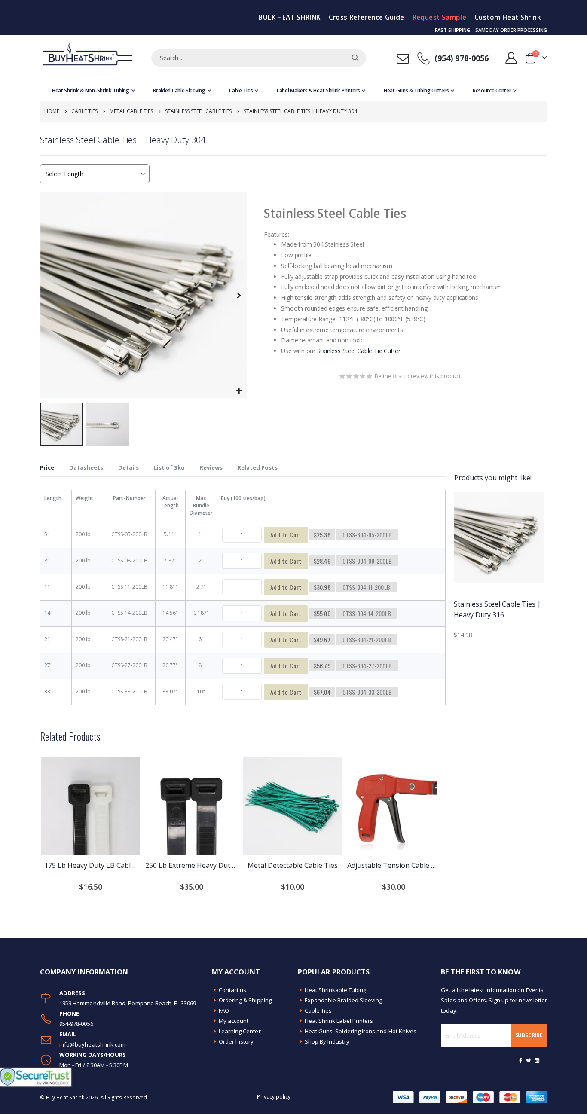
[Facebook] (520, 1060)
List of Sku (169, 467)
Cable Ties (84, 111)
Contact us (233, 990)
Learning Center (240, 1031)
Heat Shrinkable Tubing (335, 990)
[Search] (355, 58)
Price (47, 467)
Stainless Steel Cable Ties (198, 111)
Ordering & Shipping (245, 1000)
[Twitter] (529, 1060)
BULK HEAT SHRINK (289, 17)
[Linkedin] (536, 1060)
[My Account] (511, 58)
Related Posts (258, 467)
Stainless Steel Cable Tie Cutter (359, 351)
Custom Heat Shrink (507, 17)
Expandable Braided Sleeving (343, 1000)
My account (234, 1021)
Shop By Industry (327, 1041)
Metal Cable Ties (131, 111)
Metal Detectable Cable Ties (293, 865)
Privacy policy (273, 1096)
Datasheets (86, 467)
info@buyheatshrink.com (92, 1044)
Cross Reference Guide (366, 17)
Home (51, 111)
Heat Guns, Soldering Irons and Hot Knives (361, 1031)
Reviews (211, 467)
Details (128, 467)
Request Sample (439, 17)
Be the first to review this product (418, 376)
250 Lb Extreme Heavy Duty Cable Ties (191, 865)
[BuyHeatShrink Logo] (87, 58)
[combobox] (258, 58)
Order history (236, 1041)
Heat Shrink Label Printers (339, 1021)
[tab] (47, 467)
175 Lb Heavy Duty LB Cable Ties (90, 865)
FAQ (224, 1010)
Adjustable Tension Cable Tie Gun (393, 865)
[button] (239, 391)
